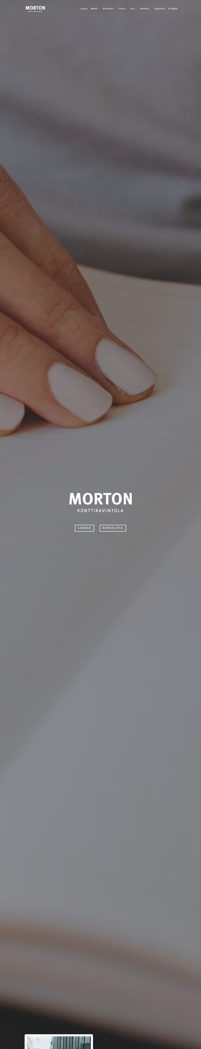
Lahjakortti (159, 9)
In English (172, 9)
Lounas (83, 9)
